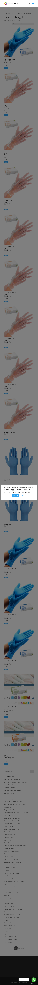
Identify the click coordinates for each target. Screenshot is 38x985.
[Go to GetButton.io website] (34, 983)
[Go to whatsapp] (34, 979)
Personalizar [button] (23, 495)
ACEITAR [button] (15, 495)
